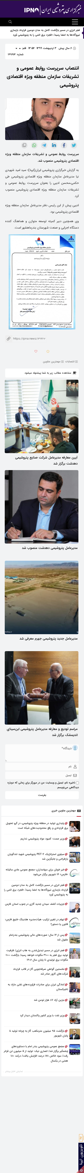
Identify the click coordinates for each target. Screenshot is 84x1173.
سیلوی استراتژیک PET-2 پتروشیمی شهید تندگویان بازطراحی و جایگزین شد (38, 856)
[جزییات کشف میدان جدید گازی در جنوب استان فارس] (74, 907)
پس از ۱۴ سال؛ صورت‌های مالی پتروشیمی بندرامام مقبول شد (38, 937)
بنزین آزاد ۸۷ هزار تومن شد (49, 1000)
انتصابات (70, 362)
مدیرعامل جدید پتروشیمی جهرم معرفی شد (49, 638)
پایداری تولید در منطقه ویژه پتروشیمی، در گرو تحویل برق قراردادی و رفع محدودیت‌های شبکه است (37, 825)
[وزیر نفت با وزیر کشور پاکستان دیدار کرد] (74, 1018)
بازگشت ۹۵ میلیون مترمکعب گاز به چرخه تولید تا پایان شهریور (38, 1033)
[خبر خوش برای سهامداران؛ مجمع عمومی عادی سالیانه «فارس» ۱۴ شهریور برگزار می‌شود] (74, 872)
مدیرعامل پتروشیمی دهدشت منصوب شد (50, 548)
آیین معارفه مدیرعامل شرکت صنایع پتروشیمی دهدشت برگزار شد (46, 460)
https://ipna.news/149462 (25, 339)
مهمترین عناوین (52, 362)
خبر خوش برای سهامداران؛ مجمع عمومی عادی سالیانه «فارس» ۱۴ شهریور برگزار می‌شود (37, 872)
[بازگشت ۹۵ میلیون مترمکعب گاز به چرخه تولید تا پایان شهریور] (74, 1034)
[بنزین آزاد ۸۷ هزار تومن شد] (74, 1003)
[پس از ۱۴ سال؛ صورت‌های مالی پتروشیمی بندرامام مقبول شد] (74, 938)
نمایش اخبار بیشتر (14, 1071)
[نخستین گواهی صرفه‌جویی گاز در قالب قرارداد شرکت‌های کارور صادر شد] (74, 972)
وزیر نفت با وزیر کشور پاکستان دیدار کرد (42, 1015)
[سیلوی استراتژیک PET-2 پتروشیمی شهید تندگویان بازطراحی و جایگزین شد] (74, 857)
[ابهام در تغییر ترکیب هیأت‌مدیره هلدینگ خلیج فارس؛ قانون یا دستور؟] (74, 922)
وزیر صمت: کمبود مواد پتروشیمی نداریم (42, 839)
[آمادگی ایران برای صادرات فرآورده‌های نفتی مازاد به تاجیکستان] (74, 987)
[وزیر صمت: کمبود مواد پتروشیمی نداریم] (74, 841)
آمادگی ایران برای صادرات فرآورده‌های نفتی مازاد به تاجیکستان (38, 987)
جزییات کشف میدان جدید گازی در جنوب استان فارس (34, 904)
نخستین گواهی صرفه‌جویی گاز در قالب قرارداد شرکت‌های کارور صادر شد (40, 971)
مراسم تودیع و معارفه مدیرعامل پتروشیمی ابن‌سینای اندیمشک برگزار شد (42, 732)
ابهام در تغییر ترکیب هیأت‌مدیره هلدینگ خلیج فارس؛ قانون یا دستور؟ (36, 921)
